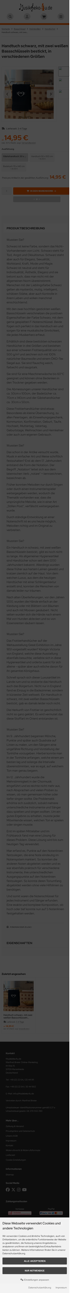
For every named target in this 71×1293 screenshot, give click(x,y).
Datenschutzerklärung (39, 1287)
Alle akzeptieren (34, 1261)
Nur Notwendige (35, 1270)
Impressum (61, 1287)
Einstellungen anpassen (36, 1279)
